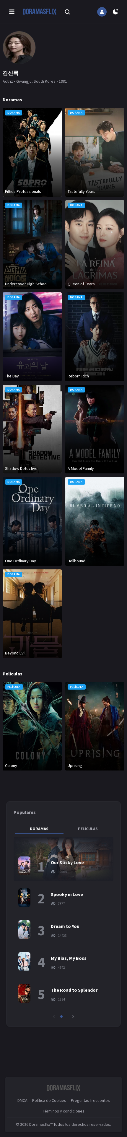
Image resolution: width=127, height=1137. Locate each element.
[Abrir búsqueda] (67, 11)
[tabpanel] (64, 928)
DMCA (22, 1100)
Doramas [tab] (39, 828)
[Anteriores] (54, 1016)
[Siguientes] (73, 1016)
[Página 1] (61, 1016)
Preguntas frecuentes (90, 1100)
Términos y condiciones (63, 1111)
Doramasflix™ (41, 1124)
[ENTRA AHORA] (102, 12)
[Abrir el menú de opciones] (11, 11)
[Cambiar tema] (115, 11)
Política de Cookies (49, 1100)
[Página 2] (65, 1016)
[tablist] (64, 829)
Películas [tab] (88, 828)
